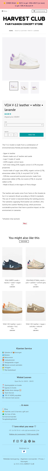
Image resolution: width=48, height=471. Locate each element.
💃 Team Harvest (8, 393)
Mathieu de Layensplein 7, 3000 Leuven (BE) (24, 434)
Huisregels (24, 461)
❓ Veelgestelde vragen (10, 362)
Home (11, 30)
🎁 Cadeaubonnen (8, 360)
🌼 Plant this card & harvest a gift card (15, 412)
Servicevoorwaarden (9, 417)
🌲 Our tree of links (9, 414)
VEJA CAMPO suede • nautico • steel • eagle (12, 281)
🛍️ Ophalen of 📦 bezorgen (12, 352)
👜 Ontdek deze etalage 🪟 (11, 390)
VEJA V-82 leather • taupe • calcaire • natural (36, 325)
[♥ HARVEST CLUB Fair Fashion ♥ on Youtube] (25, 441)
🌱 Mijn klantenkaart (9, 370)
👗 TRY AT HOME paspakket (11, 395)
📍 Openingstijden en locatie (12, 385)
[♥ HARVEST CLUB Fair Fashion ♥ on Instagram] (17, 441)
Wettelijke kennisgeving (11, 459)
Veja (12, 284)
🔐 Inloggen (6, 367)
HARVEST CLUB (29, 464)
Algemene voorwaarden (29, 459)
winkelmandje (40, 11)
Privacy (41, 459)
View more (24, 241)
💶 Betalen (6, 355)
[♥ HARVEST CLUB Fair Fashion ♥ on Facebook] (14, 441)
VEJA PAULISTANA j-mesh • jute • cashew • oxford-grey (36, 281)
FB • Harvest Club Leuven (10, 398)
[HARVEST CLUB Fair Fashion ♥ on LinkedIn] (33, 441)
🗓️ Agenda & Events (9, 388)
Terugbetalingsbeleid (9, 419)
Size (5, 122)
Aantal (6, 131)
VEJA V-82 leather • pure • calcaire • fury (12, 325)
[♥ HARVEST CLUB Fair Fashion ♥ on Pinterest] (21, 441)
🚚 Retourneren (7, 357)
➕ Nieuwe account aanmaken (12, 365)
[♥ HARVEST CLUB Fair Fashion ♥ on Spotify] (29, 441)
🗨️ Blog (5, 409)
